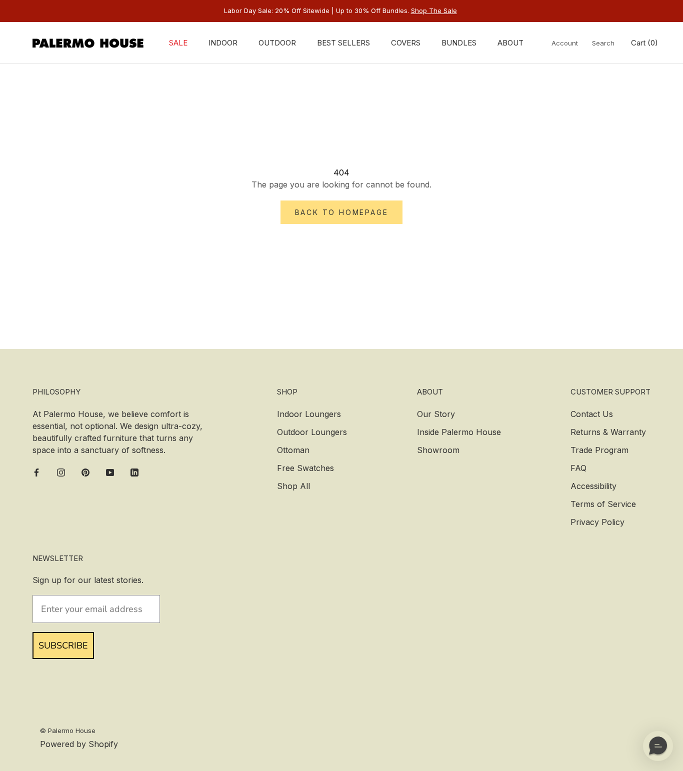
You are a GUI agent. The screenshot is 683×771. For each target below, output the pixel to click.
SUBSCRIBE (63, 646)
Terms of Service (603, 504)
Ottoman (293, 450)
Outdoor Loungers (312, 432)
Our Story (436, 414)
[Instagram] (61, 472)
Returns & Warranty (608, 432)
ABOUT (511, 43)
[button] (658, 746)
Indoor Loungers (309, 414)
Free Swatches (305, 468)
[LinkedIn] (134, 472)
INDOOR (223, 43)
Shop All (293, 486)
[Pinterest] (86, 472)
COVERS (405, 43)
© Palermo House (68, 730)
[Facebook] (36, 472)
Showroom (438, 450)
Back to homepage (341, 212)
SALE (178, 43)
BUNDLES (459, 43)
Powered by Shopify (79, 744)
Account (565, 43)
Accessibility (593, 486)
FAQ (578, 468)
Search (603, 43)
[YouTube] (110, 472)
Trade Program (599, 450)
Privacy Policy (597, 522)
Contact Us (591, 414)
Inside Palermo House (459, 432)
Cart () (644, 43)
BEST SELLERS (343, 43)
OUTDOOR (277, 43)
